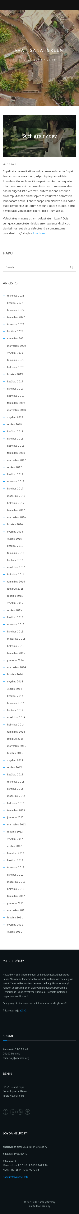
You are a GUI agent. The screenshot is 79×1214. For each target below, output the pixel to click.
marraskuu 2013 (16, 746)
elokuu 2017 (14, 467)
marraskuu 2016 (16, 517)
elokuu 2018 (14, 424)
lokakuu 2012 (15, 831)
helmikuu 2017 (15, 503)
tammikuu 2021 (16, 338)
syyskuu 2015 (15, 603)
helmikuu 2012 (15, 889)
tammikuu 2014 (16, 731)
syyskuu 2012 (15, 839)
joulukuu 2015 (15, 588)
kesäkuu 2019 (15, 381)
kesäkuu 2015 (15, 617)
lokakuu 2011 (15, 917)
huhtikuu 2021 (15, 331)
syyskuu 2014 (15, 681)
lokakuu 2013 (15, 753)
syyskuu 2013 (15, 760)
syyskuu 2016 (15, 531)
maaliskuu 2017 (16, 496)
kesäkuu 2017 (15, 474)
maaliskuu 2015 (16, 638)
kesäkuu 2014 (15, 696)
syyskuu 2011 (15, 924)
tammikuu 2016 (16, 581)
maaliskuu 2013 (16, 796)
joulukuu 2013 (15, 738)
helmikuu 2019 (15, 395)
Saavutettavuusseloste (16, 1177)
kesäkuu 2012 (15, 860)
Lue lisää (39, 233)
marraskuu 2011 (16, 910)
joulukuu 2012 (15, 817)
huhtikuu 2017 (15, 488)
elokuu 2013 (14, 767)
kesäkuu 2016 (15, 546)
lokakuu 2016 (15, 524)
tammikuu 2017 (16, 510)
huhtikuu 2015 (15, 631)
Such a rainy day (39, 136)
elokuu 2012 (14, 846)
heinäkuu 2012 (15, 853)
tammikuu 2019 (16, 403)
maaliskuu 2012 (16, 881)
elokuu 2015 (14, 610)
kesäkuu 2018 (15, 431)
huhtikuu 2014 (15, 710)
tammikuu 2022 (16, 317)
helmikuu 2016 (15, 574)
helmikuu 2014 (15, 724)
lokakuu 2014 (15, 674)
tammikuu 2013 (16, 810)
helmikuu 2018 (15, 445)
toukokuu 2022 (15, 310)
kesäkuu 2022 (15, 303)
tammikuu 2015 (16, 653)
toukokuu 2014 (15, 703)
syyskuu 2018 (15, 417)
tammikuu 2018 (16, 453)
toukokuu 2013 (15, 781)
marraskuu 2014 (16, 667)
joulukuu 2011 (15, 903)
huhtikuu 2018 (15, 438)
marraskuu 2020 (16, 345)
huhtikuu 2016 (15, 560)
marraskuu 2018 (16, 410)
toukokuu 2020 (15, 360)
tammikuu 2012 (16, 896)
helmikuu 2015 (15, 646)
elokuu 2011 (14, 931)
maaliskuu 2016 (16, 567)
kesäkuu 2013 (15, 774)
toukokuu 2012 (15, 867)
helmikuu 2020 (15, 367)
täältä (23, 1010)
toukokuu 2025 (15, 295)
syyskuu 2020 (15, 353)
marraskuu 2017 (16, 460)
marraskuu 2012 (16, 824)
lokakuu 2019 (15, 374)
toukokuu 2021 (15, 324)
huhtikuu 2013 (15, 788)
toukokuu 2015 (15, 624)
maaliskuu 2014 (16, 717)
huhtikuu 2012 (15, 874)
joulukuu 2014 (15, 660)
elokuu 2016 (14, 538)
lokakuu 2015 (15, 595)
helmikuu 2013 (15, 803)
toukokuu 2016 (15, 553)
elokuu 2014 (14, 689)
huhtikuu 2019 (15, 388)
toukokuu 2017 (15, 481)
